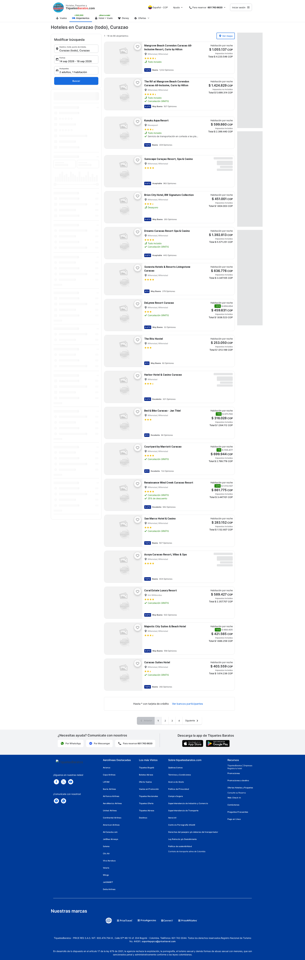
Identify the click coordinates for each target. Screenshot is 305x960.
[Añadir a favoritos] (137, 46)
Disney (125, 18)
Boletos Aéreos (146, 775)
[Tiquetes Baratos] (58, 7)
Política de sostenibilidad (180, 846)
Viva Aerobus (109, 860)
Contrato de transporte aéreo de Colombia (186, 851)
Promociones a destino (238, 780)
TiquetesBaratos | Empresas (239, 765)
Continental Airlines (112, 817)
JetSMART (108, 882)
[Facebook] (56, 781)
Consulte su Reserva (236, 793)
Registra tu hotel (234, 768)
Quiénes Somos (175, 767)
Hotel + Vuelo (106, 18)
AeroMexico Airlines (112, 803)
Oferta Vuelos (145, 782)
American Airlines (111, 825)
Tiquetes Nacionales (148, 796)
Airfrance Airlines (111, 796)
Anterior (147, 720)
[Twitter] (63, 781)
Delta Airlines (109, 889)
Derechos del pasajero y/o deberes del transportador (193, 832)
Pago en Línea (234, 819)
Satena (106, 846)
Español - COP (160, 7)
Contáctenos (233, 805)
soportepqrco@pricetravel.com (159, 941)
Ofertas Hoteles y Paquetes (240, 787)
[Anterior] (109, 57)
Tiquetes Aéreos (146, 810)
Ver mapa (227, 36)
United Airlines (110, 810)
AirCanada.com (110, 832)
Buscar (76, 81)
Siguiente (190, 720)
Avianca (106, 767)
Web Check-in (234, 797)
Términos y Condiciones (179, 775)
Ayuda (176, 7)
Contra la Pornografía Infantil (181, 825)
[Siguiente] (137, 57)
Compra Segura (175, 796)
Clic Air (106, 853)
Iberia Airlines (109, 789)
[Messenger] (56, 800)
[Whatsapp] (63, 800)
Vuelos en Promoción (149, 789)
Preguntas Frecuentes (237, 812)
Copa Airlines (109, 775)
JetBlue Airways (110, 839)
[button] (76, 49)
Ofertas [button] (142, 18)
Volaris (106, 868)
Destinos (143, 817)
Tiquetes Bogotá (146, 767)
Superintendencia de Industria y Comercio (188, 803)
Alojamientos (82, 18)
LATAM (106, 782)
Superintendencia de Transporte (183, 810)
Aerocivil (172, 817)
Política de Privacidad (178, 789)
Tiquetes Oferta (146, 803)
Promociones (233, 773)
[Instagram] (70, 781)
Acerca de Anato (176, 782)
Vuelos (63, 18)
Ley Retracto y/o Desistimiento (182, 839)
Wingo (106, 875)
